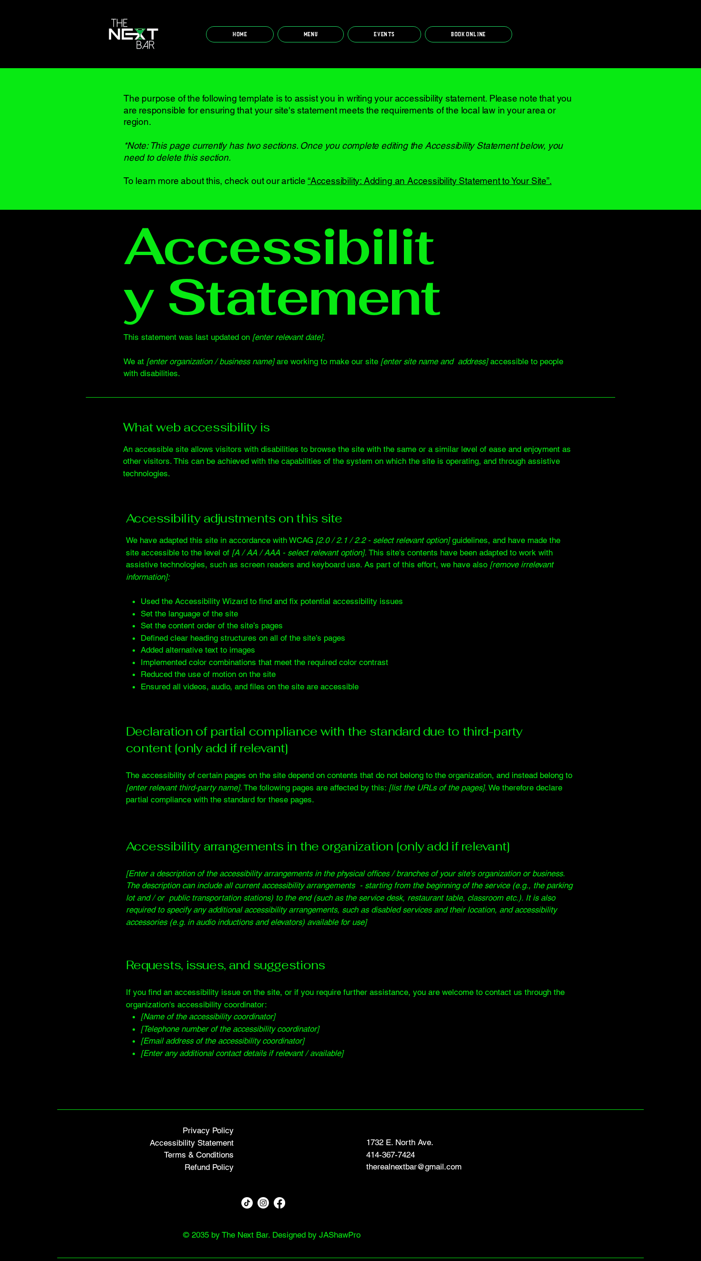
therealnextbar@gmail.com (414, 1166)
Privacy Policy (208, 1130)
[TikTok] (247, 1203)
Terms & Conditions (199, 1154)
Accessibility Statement (192, 1143)
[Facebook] (279, 1203)
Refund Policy (209, 1167)
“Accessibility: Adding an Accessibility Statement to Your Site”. (430, 180)
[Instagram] (263, 1203)
